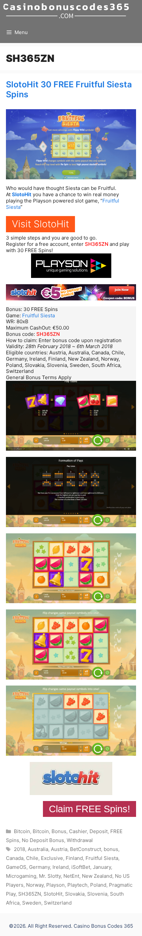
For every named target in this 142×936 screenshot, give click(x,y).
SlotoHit (21, 194)
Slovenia (97, 894)
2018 (19, 849)
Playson (55, 885)
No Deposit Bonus (43, 840)
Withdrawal (80, 840)
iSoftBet (80, 867)
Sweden (31, 903)
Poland (98, 885)
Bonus (59, 831)
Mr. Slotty (50, 876)
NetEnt (71, 876)
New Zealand (97, 876)
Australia (38, 849)
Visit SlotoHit (40, 224)
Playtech (77, 885)
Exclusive (52, 858)
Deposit (98, 831)
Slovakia (75, 894)
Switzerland (58, 903)
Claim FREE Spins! (89, 809)
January (102, 867)
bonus (111, 849)
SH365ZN (96, 244)
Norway (35, 885)
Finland (74, 858)
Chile (32, 858)
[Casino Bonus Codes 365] (66, 11)
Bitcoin (22, 831)
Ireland (61, 867)
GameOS (16, 867)
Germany (39, 867)
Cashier (78, 831)
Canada (14, 858)
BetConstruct (85, 849)
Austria (59, 849)
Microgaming (21, 876)
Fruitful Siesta (38, 315)
